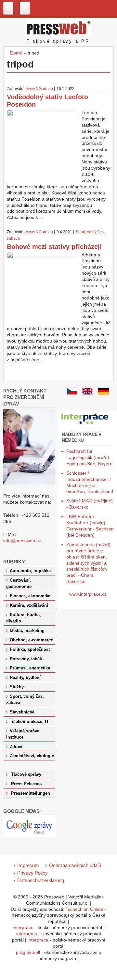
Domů (16, 52)
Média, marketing (27, 630)
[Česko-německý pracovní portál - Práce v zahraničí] (85, 424)
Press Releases (26, 784)
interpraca (38, 939)
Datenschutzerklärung (40, 880)
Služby (17, 687)
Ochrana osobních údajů (75, 865)
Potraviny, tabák (26, 659)
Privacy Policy (32, 873)
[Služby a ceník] (72, 393)
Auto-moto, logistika (30, 571)
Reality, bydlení (25, 677)
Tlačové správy (26, 774)
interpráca (26, 933)
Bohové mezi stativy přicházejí (54, 246)
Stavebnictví (22, 712)
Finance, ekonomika (30, 596)
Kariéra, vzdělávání (29, 605)
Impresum (28, 865)
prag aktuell (28, 952)
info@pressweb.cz (22, 540)
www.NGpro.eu (39, 88)
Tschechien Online (84, 909)
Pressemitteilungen (30, 793)
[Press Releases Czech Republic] (87, 393)
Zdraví (16, 746)
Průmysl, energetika (30, 668)
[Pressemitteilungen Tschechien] (103, 393)
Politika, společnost (30, 649)
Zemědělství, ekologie (32, 756)
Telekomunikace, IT (29, 721)
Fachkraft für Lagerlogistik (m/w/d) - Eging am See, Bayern (89, 457)
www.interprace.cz (88, 594)
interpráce (23, 927)
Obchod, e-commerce (31, 640)
